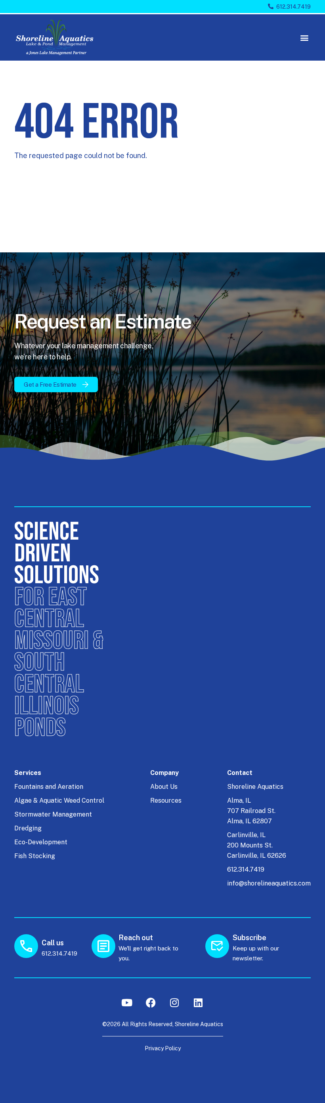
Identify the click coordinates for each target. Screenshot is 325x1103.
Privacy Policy (163, 1048)
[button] (304, 37)
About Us (164, 786)
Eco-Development (40, 842)
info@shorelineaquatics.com (269, 883)
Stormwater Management (53, 814)
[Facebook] (151, 1002)
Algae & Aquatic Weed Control (59, 800)
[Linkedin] (198, 1002)
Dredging (28, 828)
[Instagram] (174, 1002)
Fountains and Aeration (48, 786)
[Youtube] (127, 1002)
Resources (166, 800)
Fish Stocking (34, 856)
